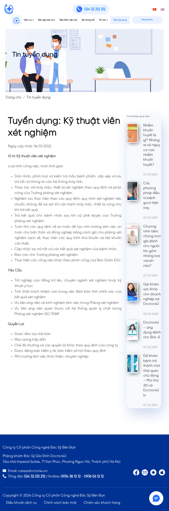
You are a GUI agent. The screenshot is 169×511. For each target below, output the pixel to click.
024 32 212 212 (34, 476)
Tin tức (102, 20)
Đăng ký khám (147, 20)
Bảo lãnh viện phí (68, 20)
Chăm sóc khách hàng (102, 503)
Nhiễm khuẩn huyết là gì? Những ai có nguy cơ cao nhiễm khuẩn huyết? (151, 145)
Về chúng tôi (88, 20)
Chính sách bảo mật (60, 503)
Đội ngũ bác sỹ (45, 20)
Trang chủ (13, 97)
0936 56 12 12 (94, 476)
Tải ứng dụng (120, 20)
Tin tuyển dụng (38, 97)
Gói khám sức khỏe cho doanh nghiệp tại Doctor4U (152, 294)
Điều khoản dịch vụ (21, 503)
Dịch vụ (28, 20)
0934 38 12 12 (71, 476)
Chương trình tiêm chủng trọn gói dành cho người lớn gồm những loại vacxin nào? (152, 246)
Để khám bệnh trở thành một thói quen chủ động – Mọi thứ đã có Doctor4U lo (151, 375)
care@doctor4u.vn (33, 471)
